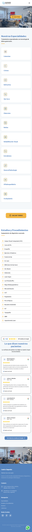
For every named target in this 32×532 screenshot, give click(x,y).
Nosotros (3, 505)
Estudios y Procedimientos (7, 503)
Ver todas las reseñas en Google (15, 438)
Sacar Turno (17, 16)
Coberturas (3, 508)
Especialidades (4, 501)
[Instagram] (2, 515)
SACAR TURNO (17, 215)
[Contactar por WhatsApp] (27, 527)
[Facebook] (6, 515)
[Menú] (29, 2)
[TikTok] (10, 515)
